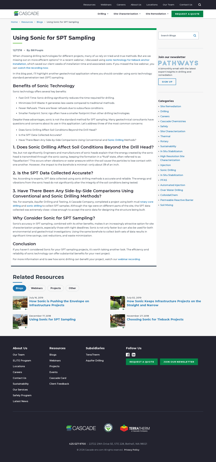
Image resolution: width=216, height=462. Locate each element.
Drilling (102, 13)
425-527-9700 (77, 443)
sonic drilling (34, 205)
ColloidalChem (169, 195)
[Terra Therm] (135, 428)
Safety (164, 126)
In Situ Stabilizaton (171, 151)
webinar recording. (128, 259)
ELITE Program (22, 360)
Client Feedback (59, 383)
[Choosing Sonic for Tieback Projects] (117, 321)
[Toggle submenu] (108, 13)
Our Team (168, 4)
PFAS (163, 180)
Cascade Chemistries (173, 121)
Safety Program (22, 395)
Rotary (164, 141)
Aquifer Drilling (95, 360)
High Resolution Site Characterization (172, 158)
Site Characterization (126, 13)
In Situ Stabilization (171, 175)
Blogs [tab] (19, 288)
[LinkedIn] (133, 354)
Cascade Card (57, 378)
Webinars (106, 4)
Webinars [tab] (37, 288)
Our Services (20, 389)
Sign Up (167, 81)
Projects (54, 366)
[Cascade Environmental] (26, 14)
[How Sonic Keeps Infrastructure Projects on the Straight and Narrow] (117, 303)
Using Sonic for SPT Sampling (52, 319)
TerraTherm (93, 354)
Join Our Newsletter (179, 361)
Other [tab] (72, 288)
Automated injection (172, 185)
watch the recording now (33, 68)
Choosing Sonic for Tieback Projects (155, 319)
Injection (165, 165)
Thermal (165, 136)
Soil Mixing (166, 205)
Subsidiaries (95, 348)
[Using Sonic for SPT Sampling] (20, 321)
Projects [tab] (56, 288)
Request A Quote (187, 13)
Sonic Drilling (116, 140)
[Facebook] (127, 354)
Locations (152, 4)
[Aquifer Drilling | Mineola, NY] (108, 428)
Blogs (52, 354)
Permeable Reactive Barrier (176, 200)
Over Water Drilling (171, 190)
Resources (89, 4)
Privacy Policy (131, 449)
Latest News (20, 401)
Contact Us (186, 4)
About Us (136, 4)
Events (53, 372)
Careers (121, 4)
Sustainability (168, 146)
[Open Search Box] (199, 4)
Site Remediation (156, 13)
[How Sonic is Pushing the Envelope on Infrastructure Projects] (20, 303)
